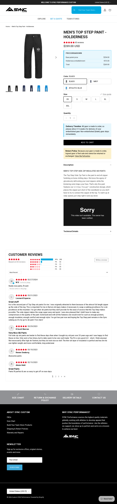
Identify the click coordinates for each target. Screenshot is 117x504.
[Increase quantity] (75, 118)
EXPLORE (42, 19)
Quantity (67, 113)
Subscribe (14, 467)
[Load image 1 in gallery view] (32, 56)
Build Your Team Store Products (19, 425)
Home (8, 26)
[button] (69, 42)
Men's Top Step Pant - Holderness (23, 26)
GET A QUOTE (56, 19)
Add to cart (87, 142)
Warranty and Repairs (15, 433)
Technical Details (71, 231)
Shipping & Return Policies (17, 429)
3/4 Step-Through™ (81, 187)
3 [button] (58, 376)
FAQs (9, 417)
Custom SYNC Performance (21, 497)
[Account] (104, 10)
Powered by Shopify (37, 497)
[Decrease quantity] (66, 118)
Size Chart (11, 421)
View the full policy (82, 156)
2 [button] (55, 376)
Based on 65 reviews (17, 262)
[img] (21, 280)
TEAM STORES (73, 19)
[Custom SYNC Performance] (16, 10)
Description (68, 165)
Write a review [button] (101, 260)
